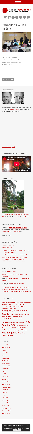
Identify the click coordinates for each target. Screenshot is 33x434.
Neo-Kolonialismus (16, 323)
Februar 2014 (5, 403)
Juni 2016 (4, 350)
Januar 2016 (5, 360)
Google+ (20, 17)
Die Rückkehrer (11, 271)
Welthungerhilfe (10, 332)
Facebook (24, 17)
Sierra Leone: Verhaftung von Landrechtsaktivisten (13, 284)
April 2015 (5, 376)
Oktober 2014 (6, 384)
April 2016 (5, 353)
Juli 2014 (4, 392)
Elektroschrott (13, 308)
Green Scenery (7, 314)
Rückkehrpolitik (25, 325)
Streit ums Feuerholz (8, 245)
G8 (6, 312)
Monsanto (23, 322)
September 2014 (6, 387)
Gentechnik (10, 312)
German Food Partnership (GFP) (21, 312)
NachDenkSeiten (14, 109)
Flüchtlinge (23, 310)
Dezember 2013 (6, 408)
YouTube (16, 17)
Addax (4, 302)
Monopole (17, 322)
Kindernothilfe (8, 316)
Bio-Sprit (11, 304)
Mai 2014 (4, 395)
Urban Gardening (15, 330)
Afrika (7, 302)
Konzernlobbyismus (17, 316)
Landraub (7, 318)
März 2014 (5, 400)
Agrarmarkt (13, 302)
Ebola (23, 306)
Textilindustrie (6, 330)
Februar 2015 (5, 379)
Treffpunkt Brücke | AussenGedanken (12, 274)
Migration (5, 322)
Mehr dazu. (26, 428)
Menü (16, 2)
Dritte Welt (14, 306)
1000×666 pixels (12, 57)
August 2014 (5, 390)
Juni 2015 (4, 374)
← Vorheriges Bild (8, 79)
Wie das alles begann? (8, 147)
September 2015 (6, 366)
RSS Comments (5, 17)
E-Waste (19, 306)
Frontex (3, 312)
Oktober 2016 (6, 347)
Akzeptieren (17, 430)
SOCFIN (23, 327)
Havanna (18, 314)
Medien (23, 319)
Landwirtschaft (17, 319)
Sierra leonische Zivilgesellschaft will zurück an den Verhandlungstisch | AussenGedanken (15, 288)
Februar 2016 (5, 358)
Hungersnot (23, 314)
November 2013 (6, 411)
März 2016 (5, 355)
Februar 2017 (5, 345)
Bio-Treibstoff (20, 304)
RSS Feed (9, 17)
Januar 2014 (5, 405)
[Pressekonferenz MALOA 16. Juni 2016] (16, 51)
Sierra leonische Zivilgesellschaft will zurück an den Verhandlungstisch (11, 62)
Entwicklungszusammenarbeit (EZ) (11, 310)
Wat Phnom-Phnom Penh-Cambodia (12, 214)
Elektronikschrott (5, 308)
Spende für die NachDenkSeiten (11, 231)
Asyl (19, 302)
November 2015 (6, 363)
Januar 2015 (5, 382)
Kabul (28, 314)
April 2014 (5, 397)
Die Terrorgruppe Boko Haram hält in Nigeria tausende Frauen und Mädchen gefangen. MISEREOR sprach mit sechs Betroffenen (14, 259)
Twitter (28, 17)
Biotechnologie (5, 306)
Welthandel (23, 330)
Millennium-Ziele (11, 322)
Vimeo (13, 17)
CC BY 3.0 (16, 216)
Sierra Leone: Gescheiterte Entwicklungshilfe (14, 255)
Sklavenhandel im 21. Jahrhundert (11, 328)
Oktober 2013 (6, 413)
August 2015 (5, 368)
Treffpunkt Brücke (7, 248)
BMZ (10, 306)
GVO (14, 314)
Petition (19, 325)
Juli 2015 (4, 371)
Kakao (3, 316)
